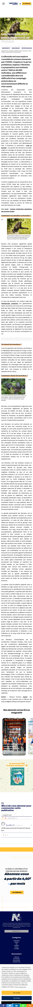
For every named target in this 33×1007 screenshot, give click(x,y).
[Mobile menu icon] (3, 3)
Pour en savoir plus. (20, 987)
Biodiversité (6, 48)
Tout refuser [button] (16, 998)
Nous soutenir (16, 960)
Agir (16, 943)
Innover (16, 947)
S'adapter (7, 740)
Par (6, 46)
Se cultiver (16, 948)
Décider (16, 942)
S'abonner (16, 957)
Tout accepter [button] (16, 992)
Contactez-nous (16, 961)
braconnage (16, 48)
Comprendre (16, 940)
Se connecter (16, 958)
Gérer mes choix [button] (16, 1003)
